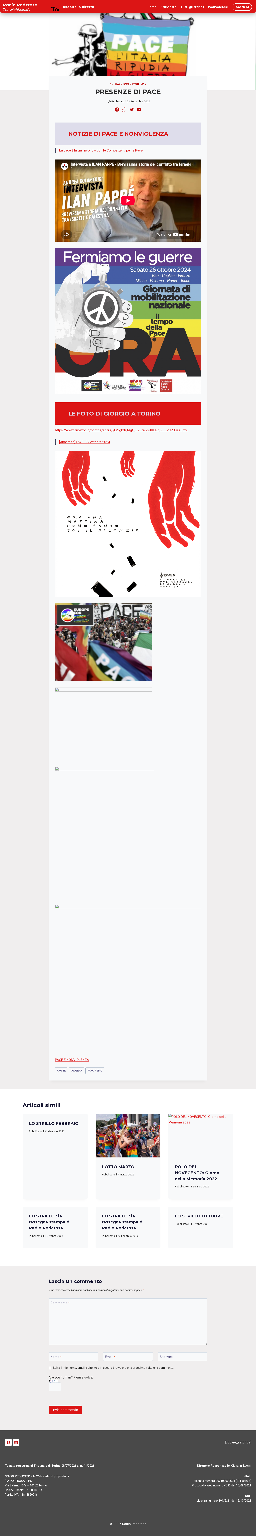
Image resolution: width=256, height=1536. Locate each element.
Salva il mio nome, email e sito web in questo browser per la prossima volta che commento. (113, 1368)
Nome (56, 1357)
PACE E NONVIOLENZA (72, 1060)
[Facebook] (8, 1442)
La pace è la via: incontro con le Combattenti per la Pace (101, 150)
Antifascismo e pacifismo (128, 84)
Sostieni (242, 7)
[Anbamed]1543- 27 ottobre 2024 (84, 442)
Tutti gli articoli (192, 7)
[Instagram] (16, 1442)
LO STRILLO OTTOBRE (199, 1216)
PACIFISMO (94, 1070)
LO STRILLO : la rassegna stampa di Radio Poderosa (50, 1222)
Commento (60, 1303)
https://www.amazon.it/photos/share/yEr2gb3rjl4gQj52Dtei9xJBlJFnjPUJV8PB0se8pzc (121, 430)
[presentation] (128, 1135)
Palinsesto (168, 7)
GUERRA (76, 1070)
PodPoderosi (218, 7)
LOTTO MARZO (118, 1166)
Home (151, 7)
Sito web (166, 1357)
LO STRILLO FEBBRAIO (53, 1123)
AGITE (61, 1070)
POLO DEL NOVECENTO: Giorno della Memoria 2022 (197, 1172)
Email (110, 1357)
